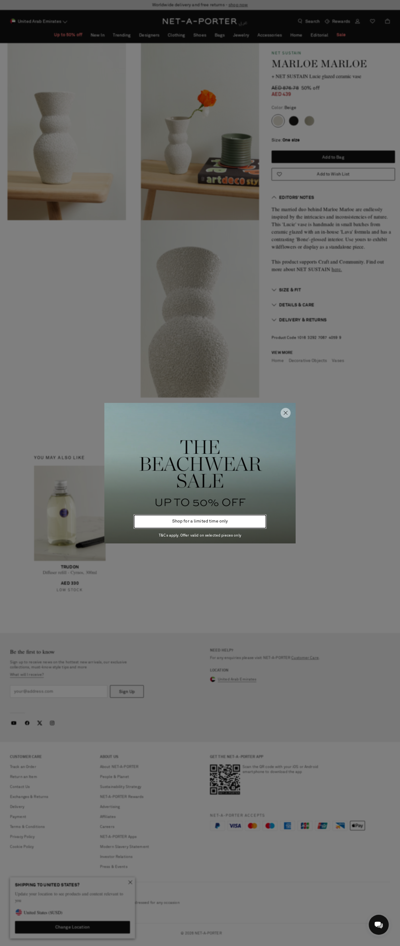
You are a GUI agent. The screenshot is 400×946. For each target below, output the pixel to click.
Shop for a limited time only (200, 521)
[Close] (286, 413)
